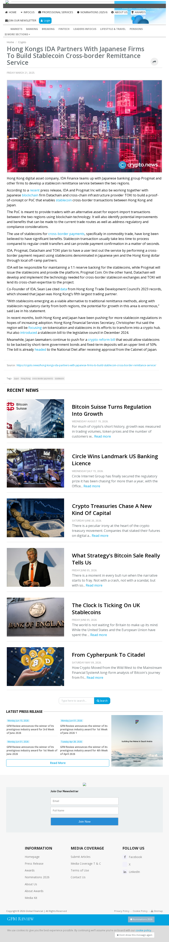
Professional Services (57, 12)
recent (35, 190)
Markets (16, 29)
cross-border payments (66, 233)
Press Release (34, 863)
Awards (140, 12)
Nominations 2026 (37, 877)
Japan (16, 378)
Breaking (48, 29)
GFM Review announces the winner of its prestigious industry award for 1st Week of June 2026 (32, 750)
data (63, 289)
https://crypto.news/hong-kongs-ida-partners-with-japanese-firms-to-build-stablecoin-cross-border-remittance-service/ (86, 365)
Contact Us (78, 877)
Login (46, 20)
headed (40, 349)
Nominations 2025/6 (93, 12)
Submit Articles (80, 857)
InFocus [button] (29, 12)
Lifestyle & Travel (113, 29)
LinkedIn (134, 872)
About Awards (34, 891)
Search (103, 700)
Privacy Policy (121, 910)
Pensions (136, 29)
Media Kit (31, 898)
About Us (121, 12)
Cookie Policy (140, 910)
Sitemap (158, 910)
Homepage (32, 857)
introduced (28, 332)
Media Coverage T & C (86, 863)
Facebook (135, 857)
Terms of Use (80, 870)
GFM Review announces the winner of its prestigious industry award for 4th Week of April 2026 (84, 750)
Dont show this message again (135, 934)
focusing (35, 327)
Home (12, 12)
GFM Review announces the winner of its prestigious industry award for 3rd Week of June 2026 (30, 729)
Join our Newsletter (22, 20)
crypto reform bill (101, 339)
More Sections (18, 34)
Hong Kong (26, 378)
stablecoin (64, 200)
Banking (32, 29)
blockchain (30, 195)
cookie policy (143, 930)
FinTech (64, 29)
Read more (102, 436)
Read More (58, 763)
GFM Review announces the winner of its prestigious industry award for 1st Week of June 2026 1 (84, 729)
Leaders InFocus (84, 29)
